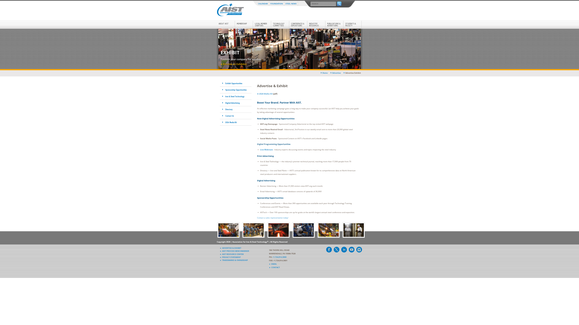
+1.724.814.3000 (279, 257)
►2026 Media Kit (265, 93)
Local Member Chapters (261, 24)
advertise (336, 73)
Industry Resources (314, 24)
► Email (273, 264)
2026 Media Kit (231, 122)
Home (325, 73)
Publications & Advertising (333, 24)
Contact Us (229, 116)
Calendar (263, 3)
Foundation (276, 3)
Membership (242, 23)
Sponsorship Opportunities (236, 90)
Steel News (291, 3)
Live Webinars (266, 149)
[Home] (230, 10)
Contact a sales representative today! (272, 218)
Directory (229, 109)
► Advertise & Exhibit (230, 248)
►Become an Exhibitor (234, 64)
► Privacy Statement (230, 257)
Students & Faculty (350, 24)
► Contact (274, 267)
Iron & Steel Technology (234, 96)
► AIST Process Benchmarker (234, 251)
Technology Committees (278, 24)
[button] (284, 66)
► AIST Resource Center (232, 254)
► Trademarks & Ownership (234, 260)
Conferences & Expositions (297, 24)
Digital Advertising (232, 103)
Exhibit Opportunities (233, 83)
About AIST (224, 23)
